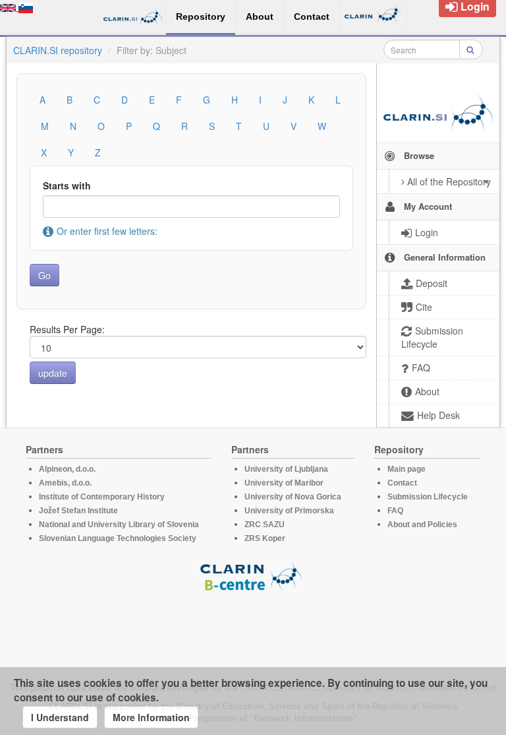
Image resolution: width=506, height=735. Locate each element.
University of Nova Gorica (292, 496)
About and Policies (422, 524)
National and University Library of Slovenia (119, 524)
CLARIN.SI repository (57, 50)
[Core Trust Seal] (253, 629)
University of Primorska (289, 510)
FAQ (395, 510)
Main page (406, 469)
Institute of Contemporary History (102, 496)
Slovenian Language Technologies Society (117, 538)
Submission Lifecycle (427, 496)
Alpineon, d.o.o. (67, 469)
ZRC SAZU (264, 524)
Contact (402, 483)
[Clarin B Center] (253, 575)
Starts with (67, 185)
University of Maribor (283, 483)
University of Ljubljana (286, 469)
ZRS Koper (264, 538)
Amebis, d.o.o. (65, 483)
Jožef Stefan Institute (78, 510)
